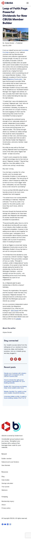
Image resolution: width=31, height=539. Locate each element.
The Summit (5, 487)
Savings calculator (7, 483)
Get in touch (14, 310)
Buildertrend (18, 435)
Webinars (4, 490)
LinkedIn (18, 319)
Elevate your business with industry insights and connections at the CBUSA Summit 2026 (15, 374)
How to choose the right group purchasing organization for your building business (14, 381)
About (3, 505)
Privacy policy (6, 508)
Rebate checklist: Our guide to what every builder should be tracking (15, 392)
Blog (3, 476)
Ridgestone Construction (14, 79)
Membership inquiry (8, 501)
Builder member (7, 458)
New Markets (6, 465)
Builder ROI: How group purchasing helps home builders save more (15, 387)
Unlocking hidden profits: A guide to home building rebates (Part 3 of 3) (15, 397)
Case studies (5, 480)
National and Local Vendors (10, 462)
